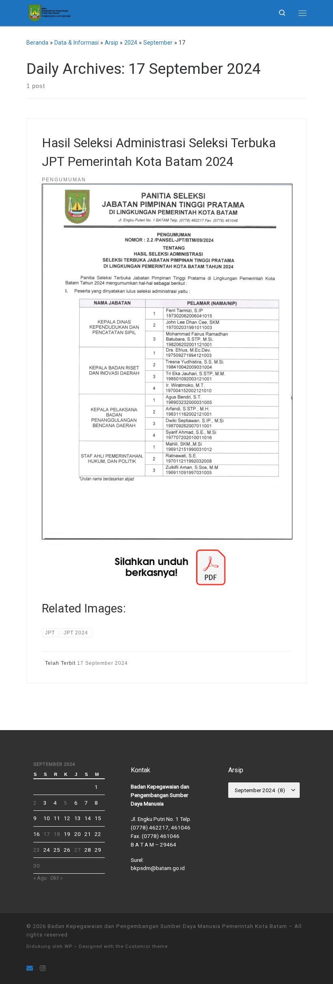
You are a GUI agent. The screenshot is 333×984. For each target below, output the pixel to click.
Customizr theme (146, 946)
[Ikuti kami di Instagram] (42, 968)
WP (68, 946)
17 (46, 834)
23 (36, 849)
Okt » (56, 877)
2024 (130, 42)
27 (77, 849)
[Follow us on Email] (29, 968)
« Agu (40, 877)
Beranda (37, 42)
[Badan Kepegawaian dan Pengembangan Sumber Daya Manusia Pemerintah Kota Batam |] (49, 11)
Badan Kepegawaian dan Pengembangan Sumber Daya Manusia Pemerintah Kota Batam (167, 926)
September (158, 42)
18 (57, 834)
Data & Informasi (76, 42)
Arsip (111, 42)
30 (36, 865)
